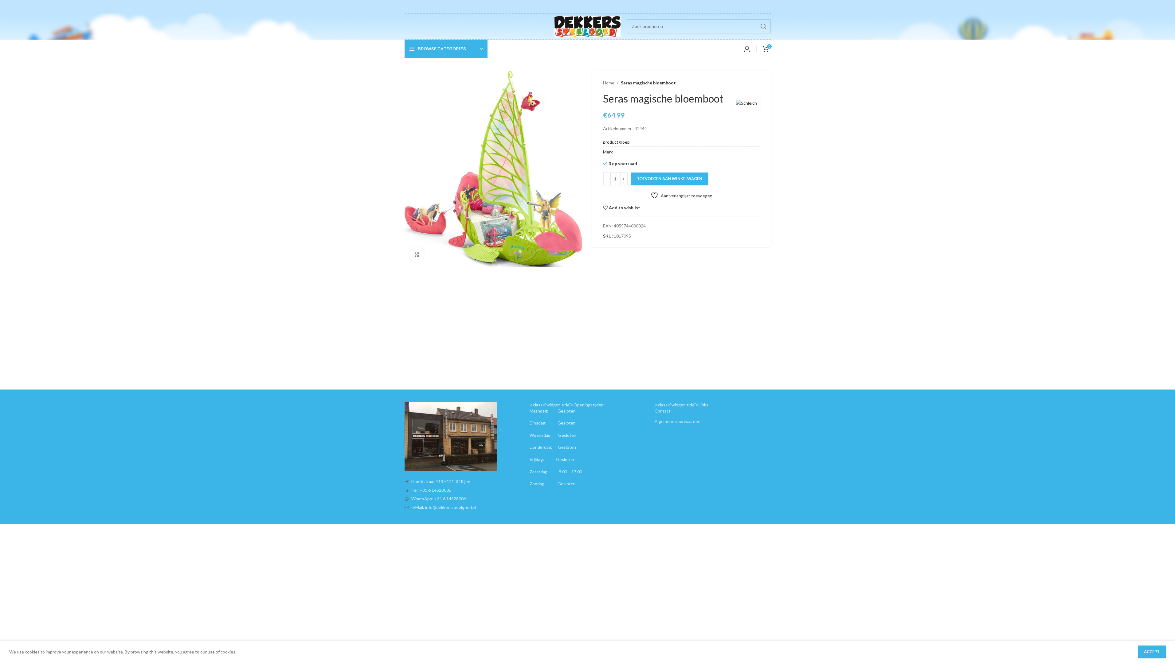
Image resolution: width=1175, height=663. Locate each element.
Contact (663, 410)
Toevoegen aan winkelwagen (669, 178)
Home (608, 82)
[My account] (747, 49)
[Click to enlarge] (417, 254)
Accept (1152, 651)
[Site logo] (587, 25)
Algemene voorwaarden (677, 421)
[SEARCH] (764, 26)
